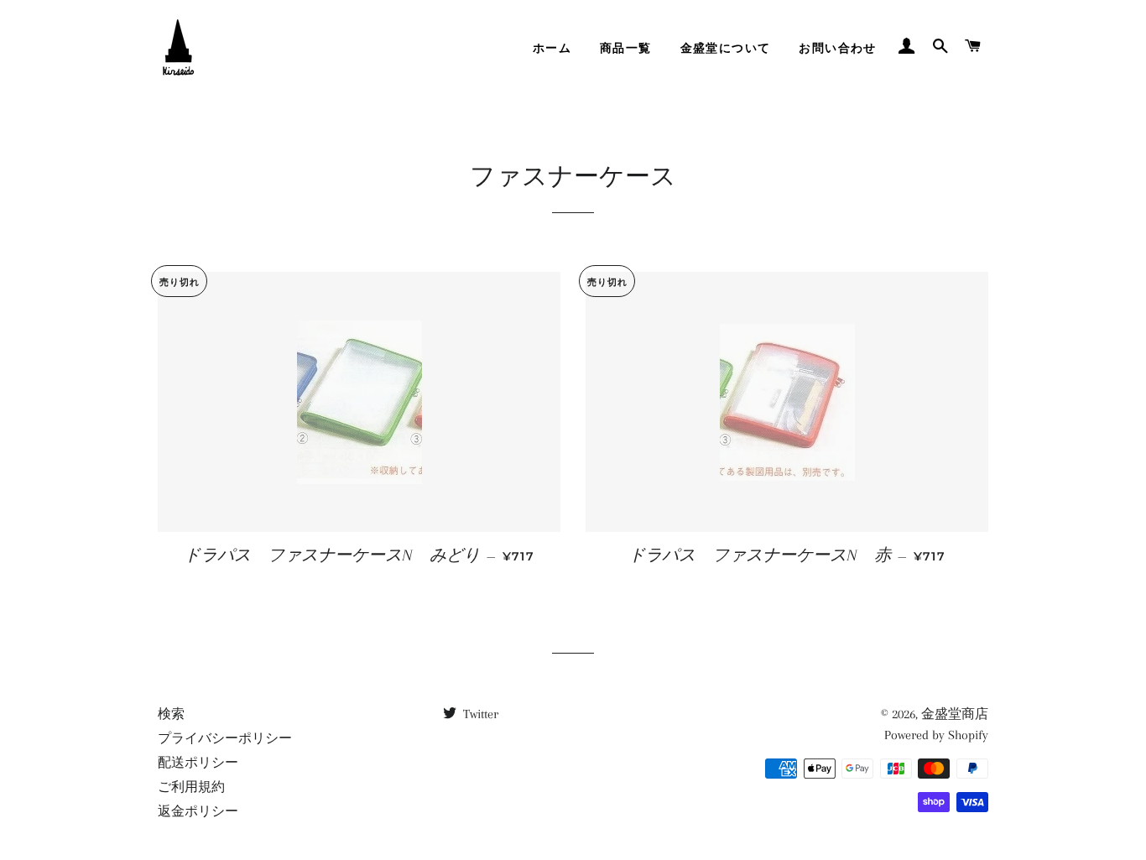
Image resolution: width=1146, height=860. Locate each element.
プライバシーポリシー (225, 738)
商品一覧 (626, 47)
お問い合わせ (837, 47)
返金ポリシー (198, 811)
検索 (171, 714)
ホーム (552, 47)
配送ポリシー (198, 762)
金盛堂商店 (954, 714)
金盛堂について (725, 47)
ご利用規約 (191, 787)
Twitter (479, 714)
